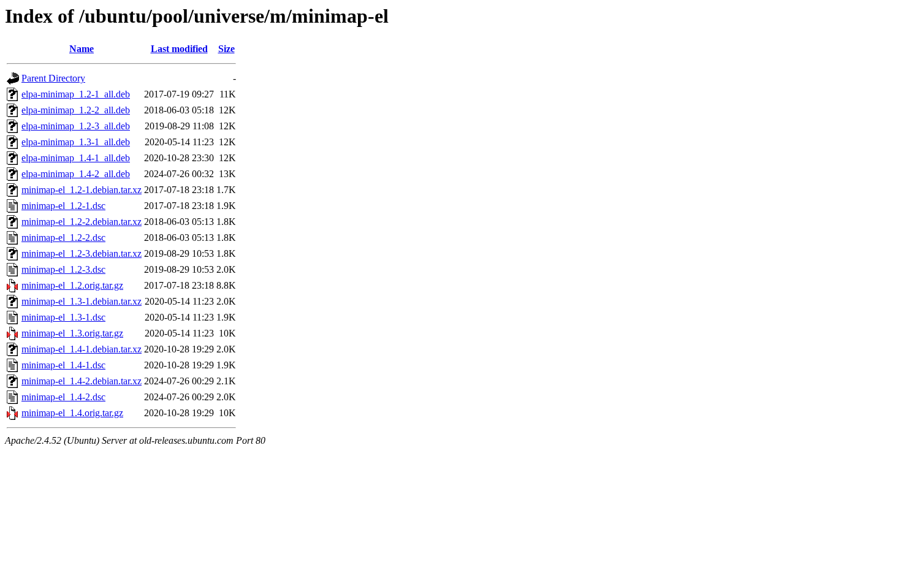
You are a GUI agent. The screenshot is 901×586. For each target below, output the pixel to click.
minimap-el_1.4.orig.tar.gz (72, 413)
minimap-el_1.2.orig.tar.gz (72, 285)
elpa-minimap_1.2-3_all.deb (75, 126)
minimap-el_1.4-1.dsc (63, 365)
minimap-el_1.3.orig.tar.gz (72, 333)
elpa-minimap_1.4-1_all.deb (75, 158)
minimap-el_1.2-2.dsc (63, 237)
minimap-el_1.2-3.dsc (63, 269)
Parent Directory (53, 78)
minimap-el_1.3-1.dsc (63, 317)
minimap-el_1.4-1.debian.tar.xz (81, 349)
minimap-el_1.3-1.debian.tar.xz (81, 301)
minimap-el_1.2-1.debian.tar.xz (81, 190)
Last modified (179, 49)
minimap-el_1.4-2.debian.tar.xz (81, 381)
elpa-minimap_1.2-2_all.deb (75, 110)
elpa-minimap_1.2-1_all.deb (75, 94)
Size (226, 49)
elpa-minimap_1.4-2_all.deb (75, 174)
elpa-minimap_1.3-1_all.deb (75, 142)
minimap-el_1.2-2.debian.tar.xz (81, 221)
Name (81, 49)
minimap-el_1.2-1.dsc (63, 205)
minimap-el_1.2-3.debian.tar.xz (81, 253)
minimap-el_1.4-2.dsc (63, 397)
